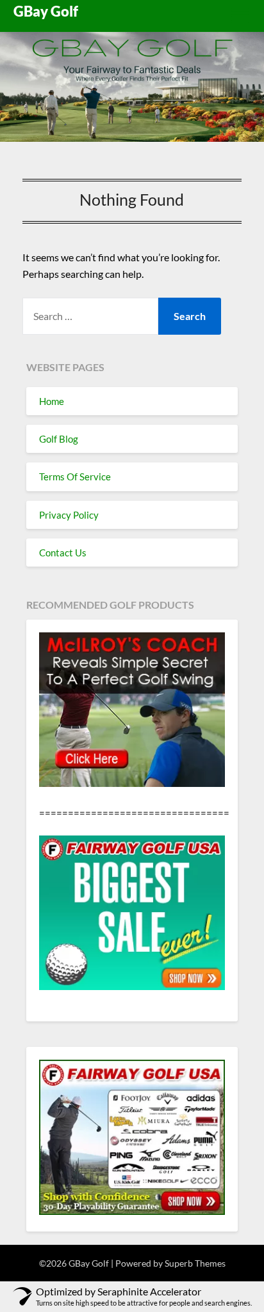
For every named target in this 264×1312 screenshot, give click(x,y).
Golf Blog (58, 439)
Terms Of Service (75, 476)
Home (51, 401)
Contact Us (63, 552)
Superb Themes (195, 1263)
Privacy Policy (69, 515)
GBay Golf (45, 11)
